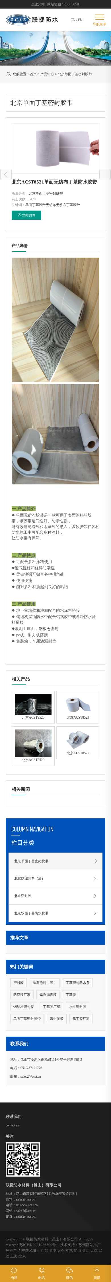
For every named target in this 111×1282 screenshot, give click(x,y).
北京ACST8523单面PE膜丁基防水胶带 (6, 174)
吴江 (85, 1250)
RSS (66, 4)
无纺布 (51, 205)
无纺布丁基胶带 (68, 205)
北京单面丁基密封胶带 (75, 74)
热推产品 (13, 1250)
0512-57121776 (31, 1068)
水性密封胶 (77, 1007)
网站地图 (54, 4)
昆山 (77, 1250)
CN (73, 20)
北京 (22, 1256)
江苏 (44, 1250)
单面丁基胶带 (35, 205)
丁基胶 (71, 995)
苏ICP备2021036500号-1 (39, 1245)
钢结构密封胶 (23, 1007)
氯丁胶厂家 (81, 1019)
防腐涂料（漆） (45, 983)
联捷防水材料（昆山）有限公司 (52, 1239)
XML (76, 4)
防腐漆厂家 (21, 995)
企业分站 (38, 4)
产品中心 (47, 74)
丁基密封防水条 (78, 983)
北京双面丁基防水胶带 (31, 913)
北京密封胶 (22, 896)
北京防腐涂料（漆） (29, 879)
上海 (14, 1256)
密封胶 (18, 983)
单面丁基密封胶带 (27, 1019)
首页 (33, 74)
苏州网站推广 (90, 1245)
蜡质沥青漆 (48, 995)
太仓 (61, 1250)
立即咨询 (29, 215)
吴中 (52, 1250)
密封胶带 (56, 1019)
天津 (94, 1250)
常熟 (69, 1250)
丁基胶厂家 (51, 1007)
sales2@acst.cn (30, 1077)
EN (80, 20)
